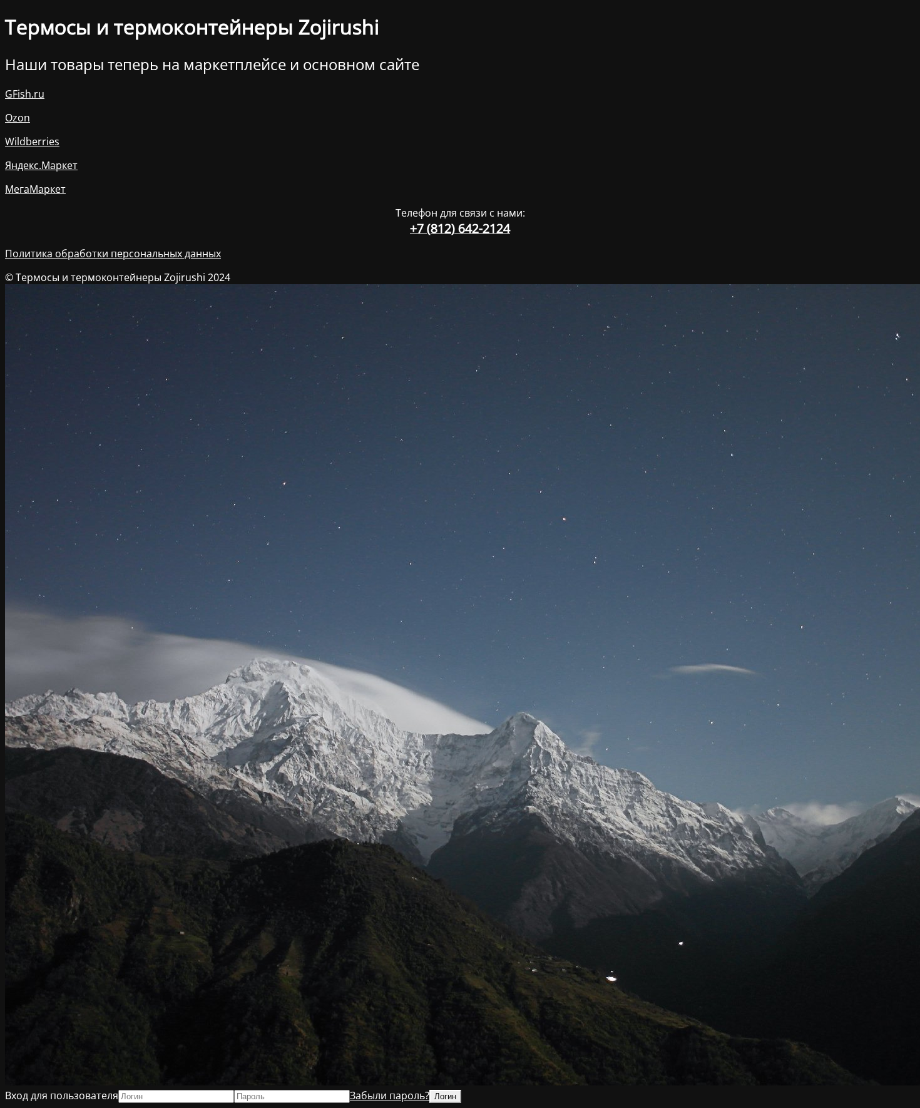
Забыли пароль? (389, 1095)
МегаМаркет (35, 189)
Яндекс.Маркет (41, 165)
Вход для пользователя (61, 1095)
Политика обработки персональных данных (113, 253)
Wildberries (32, 141)
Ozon (17, 118)
